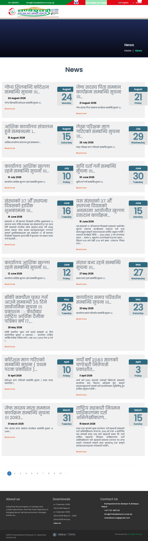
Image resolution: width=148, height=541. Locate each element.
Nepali (139, 2)
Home (127, 50)
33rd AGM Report (61, 508)
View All (57, 523)
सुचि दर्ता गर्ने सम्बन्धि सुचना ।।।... (96, 168)
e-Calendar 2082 (61, 512)
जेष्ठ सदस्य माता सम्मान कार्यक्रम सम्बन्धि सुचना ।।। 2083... (27, 413)
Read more (10, 108)
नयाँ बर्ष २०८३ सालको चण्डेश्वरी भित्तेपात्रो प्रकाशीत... (97, 364)
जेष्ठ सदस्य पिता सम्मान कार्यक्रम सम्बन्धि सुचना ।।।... (98, 92)
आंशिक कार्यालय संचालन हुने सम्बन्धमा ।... (29, 129)
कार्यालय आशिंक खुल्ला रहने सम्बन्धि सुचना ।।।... (27, 168)
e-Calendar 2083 (61, 504)
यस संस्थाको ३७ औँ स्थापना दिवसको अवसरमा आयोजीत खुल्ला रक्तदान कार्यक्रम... (100, 208)
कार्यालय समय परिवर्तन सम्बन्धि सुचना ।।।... (98, 299)
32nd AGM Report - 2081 (64, 515)
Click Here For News (96, 2)
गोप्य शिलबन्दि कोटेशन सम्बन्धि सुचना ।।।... (27, 89)
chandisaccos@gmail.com (117, 517)
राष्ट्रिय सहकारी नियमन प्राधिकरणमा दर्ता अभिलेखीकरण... (98, 413)
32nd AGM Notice (61, 519)
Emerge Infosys (135, 534)
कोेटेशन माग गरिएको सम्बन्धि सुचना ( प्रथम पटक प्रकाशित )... (25, 364)
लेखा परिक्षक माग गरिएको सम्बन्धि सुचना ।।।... (98, 131)
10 (60, 473)
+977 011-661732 (112, 510)
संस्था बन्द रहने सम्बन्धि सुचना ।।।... (98, 265)
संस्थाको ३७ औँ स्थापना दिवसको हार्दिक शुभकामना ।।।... (26, 206)
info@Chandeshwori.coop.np (118, 514)
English (125, 2)
